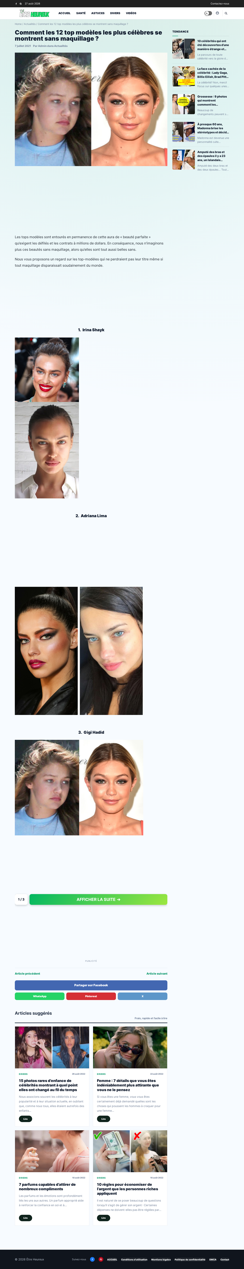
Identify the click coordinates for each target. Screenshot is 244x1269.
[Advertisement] (91, 205)
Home (18, 23)
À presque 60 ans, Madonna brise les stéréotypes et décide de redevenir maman (212, 128)
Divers (115, 13)
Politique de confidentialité (190, 1259)
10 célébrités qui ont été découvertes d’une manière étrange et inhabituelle (213, 45)
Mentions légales (161, 1259)
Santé (81, 13)
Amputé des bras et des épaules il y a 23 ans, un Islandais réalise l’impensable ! (212, 156)
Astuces (97, 13)
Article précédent (27, 973)
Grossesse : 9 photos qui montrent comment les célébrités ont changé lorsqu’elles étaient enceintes (212, 100)
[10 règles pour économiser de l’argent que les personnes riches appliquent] (130, 1151)
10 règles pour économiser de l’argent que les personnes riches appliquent (127, 1189)
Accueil (64, 13)
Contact (224, 1259)
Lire (25, 1119)
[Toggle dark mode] (208, 13)
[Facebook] (16, 3)
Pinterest (91, 996)
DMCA (212, 1259)
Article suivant (156, 973)
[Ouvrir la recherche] (225, 13)
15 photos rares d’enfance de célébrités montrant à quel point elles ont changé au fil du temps (48, 1085)
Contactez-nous (220, 3)
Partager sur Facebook (91, 985)
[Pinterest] (20, 3)
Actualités (30, 23)
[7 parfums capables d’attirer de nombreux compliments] (52, 1151)
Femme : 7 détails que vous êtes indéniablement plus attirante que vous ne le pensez (128, 1085)
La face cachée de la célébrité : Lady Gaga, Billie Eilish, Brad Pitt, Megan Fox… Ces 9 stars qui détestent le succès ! (212, 73)
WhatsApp (39, 996)
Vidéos (131, 13)
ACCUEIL (112, 1259)
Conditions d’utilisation (134, 1259)
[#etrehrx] (217, 13)
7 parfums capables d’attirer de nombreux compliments (47, 1186)
